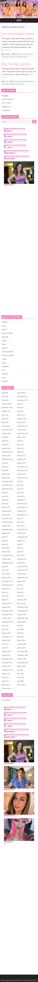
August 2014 (21, 437)
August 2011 (21, 541)
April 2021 (5, 544)
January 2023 (6, 478)
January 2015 (21, 422)
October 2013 (21, 474)
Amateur (5, 322)
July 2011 (20, 544)
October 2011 (21, 533)
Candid (4, 359)
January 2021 (6, 552)
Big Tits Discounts (8, 99)
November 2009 (22, 611)
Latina (4, 363)
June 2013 (20, 485)
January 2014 (21, 463)
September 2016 (7, 670)
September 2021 (7, 529)
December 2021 (7, 518)
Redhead (5, 374)
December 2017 (7, 637)
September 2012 (22, 515)
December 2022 (7, 481)
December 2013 (22, 467)
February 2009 (22, 644)
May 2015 (20, 407)
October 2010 (21, 574)
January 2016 (21, 393)
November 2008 (22, 655)
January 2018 (6, 633)
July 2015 (20, 404)
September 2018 (7, 622)
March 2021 (6, 548)
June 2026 (5, 396)
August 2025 (6, 411)
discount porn (25, 54)
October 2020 (6, 559)
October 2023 (6, 455)
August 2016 (6, 674)
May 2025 (5, 419)
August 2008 (21, 666)
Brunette (5, 348)
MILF (3, 370)
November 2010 (22, 570)
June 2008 (20, 674)
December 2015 (22, 396)
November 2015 (22, 400)
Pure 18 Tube (6, 103)
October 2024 (6, 433)
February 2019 (6, 603)
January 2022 (6, 515)
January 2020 (6, 577)
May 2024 (5, 441)
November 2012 (22, 507)
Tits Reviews (6, 110)
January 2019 (6, 607)
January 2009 (21, 648)
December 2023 (7, 452)
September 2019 (7, 585)
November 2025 (7, 407)
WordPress (34, 980)
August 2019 (6, 589)
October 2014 (21, 430)
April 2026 (5, 400)
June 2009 (20, 629)
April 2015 (20, 411)
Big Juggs (5, 95)
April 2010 (20, 596)
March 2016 (6, 685)
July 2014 (20, 441)
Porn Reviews (6, 700)
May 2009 (20, 633)
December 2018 (7, 611)
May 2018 (5, 629)
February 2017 (6, 651)
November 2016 (7, 663)
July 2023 (5, 463)
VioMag (7, 980)
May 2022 (5, 500)
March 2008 (21, 685)
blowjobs (17, 54)
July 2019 (5, 592)
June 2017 (5, 644)
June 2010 (20, 589)
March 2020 (6, 574)
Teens (4, 377)
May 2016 (5, 681)
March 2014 (21, 455)
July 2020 (5, 566)
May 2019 (5, 600)
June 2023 (5, 467)
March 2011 (21, 555)
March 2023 (6, 474)
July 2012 (20, 518)
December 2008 (22, 651)
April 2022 (5, 504)
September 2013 (22, 478)
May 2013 (20, 489)
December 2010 (22, 566)
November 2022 (7, 485)
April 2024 (5, 444)
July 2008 (20, 670)
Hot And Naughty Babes (18, 34)
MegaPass (7, 54)
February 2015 (22, 419)
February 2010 (22, 600)
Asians (4, 326)
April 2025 (5, 422)
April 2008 (20, 681)
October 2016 (6, 666)
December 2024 (7, 430)
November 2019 (7, 581)
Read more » (7, 50)
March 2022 (6, 507)
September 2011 (22, 537)
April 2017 (5, 648)
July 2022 (5, 493)
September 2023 (7, 459)
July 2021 (5, 537)
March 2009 (21, 640)
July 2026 (5, 393)
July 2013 (20, 481)
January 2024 (6, 448)
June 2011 (20, 548)
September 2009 (22, 618)
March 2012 (21, 526)
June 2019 (5, 596)
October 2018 (6, 618)
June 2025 (5, 415)
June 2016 (5, 677)
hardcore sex (19, 84)
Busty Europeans (7, 352)
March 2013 (21, 496)
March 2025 (6, 426)
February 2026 (6, 404)
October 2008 (21, 659)
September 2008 (22, 663)
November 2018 (7, 614)
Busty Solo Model (8, 355)
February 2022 (6, 511)
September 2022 (7, 489)
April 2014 (20, 452)
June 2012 (20, 522)
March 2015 (21, 415)
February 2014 (22, 459)
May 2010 (20, 592)
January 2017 (6, 655)
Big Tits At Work (7, 333)
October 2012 (21, 511)
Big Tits (6, 81)
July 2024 (5, 437)
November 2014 (22, 426)
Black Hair (5, 337)
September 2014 (22, 433)
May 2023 (5, 470)
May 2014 (20, 448)
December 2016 (7, 659)
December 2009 (22, 607)
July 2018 (5, 626)
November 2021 (7, 522)
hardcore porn (22, 57)
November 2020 (7, 555)
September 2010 (22, 577)
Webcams (5, 381)
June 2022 (5, 496)
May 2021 (5, 541)
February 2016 (6, 688)
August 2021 (6, 533)
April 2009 (20, 637)
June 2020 (5, 570)
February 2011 (22, 559)
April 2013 (20, 493)
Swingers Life (6, 107)
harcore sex (13, 57)
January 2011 (21, 563)
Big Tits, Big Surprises (16, 64)
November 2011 (22, 529)
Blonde (4, 341)
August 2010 (21, 581)
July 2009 (20, 626)
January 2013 (21, 500)
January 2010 (21, 603)
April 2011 (20, 552)
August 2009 (21, 622)
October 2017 (6, 640)
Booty (4, 344)
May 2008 (20, 677)
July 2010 (20, 585)
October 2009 (21, 614)
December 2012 (22, 504)
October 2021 (6, 526)
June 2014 (20, 444)
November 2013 (22, 470)
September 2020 (7, 563)
